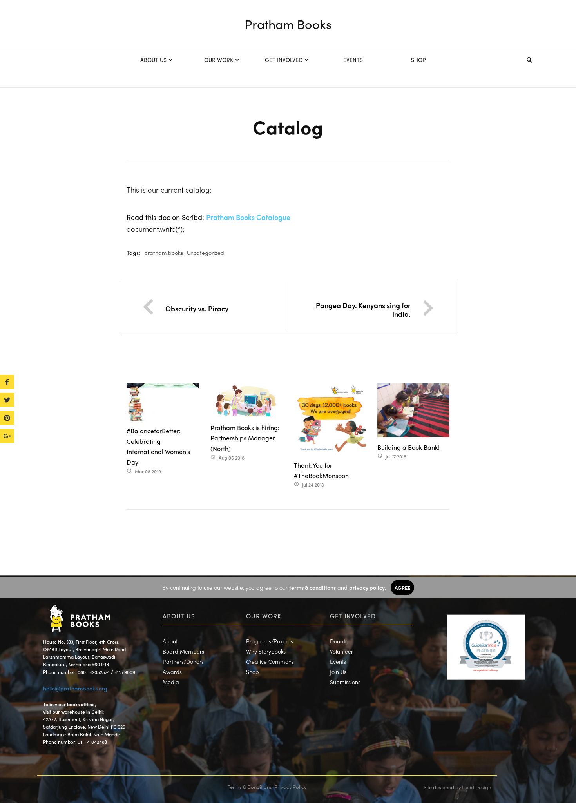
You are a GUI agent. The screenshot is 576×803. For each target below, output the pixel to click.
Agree (402, 587)
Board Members (183, 651)
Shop (252, 672)
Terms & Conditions (250, 786)
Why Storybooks (266, 651)
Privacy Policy (290, 786)
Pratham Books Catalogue (248, 217)
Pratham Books (288, 24)
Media (171, 682)
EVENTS (353, 60)
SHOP (418, 60)
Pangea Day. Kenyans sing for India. (363, 309)
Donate (339, 641)
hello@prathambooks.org (75, 688)
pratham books (163, 252)
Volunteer (341, 651)
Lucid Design (476, 787)
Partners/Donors (183, 661)
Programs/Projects (269, 641)
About (170, 641)
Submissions (345, 682)
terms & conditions (312, 587)
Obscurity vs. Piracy (196, 308)
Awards (172, 672)
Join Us (338, 672)
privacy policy (367, 587)
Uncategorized (205, 252)
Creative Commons (270, 661)
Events (338, 661)
